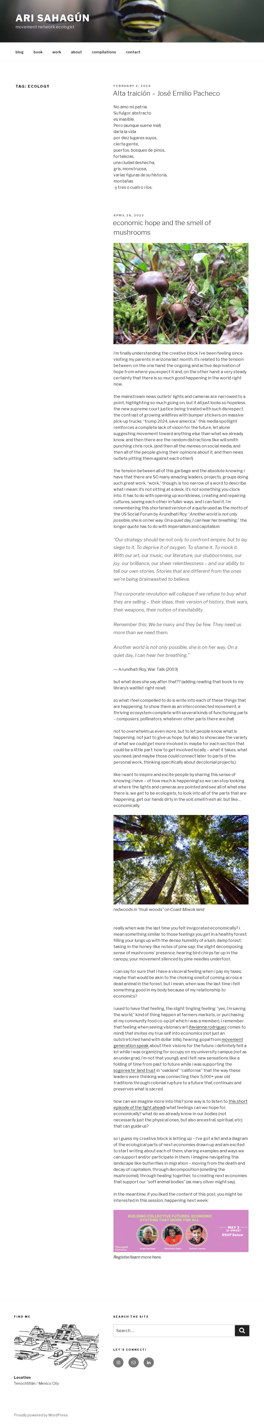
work (56, 52)
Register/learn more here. (137, 1257)
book (38, 52)
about (76, 52)
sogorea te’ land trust (134, 1070)
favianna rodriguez (208, 1027)
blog (19, 52)
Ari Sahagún (52, 18)
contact (133, 52)
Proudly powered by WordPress (41, 1415)
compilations (104, 52)
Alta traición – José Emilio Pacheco (166, 93)
